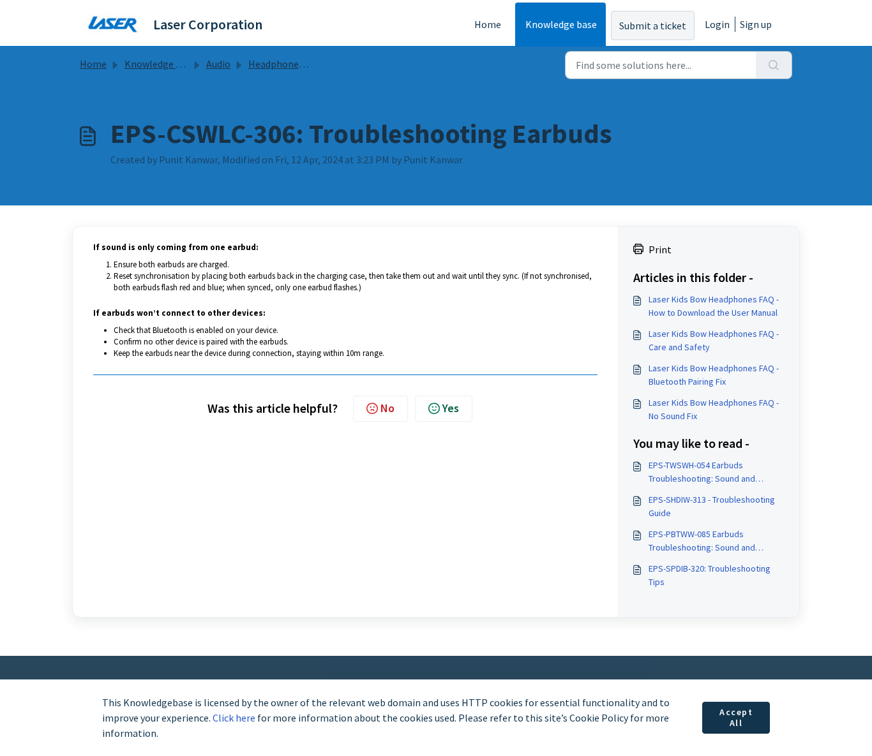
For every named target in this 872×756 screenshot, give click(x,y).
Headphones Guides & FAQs (307, 63)
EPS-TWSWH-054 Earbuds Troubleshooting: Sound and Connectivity (702, 472)
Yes (450, 408)
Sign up (756, 24)
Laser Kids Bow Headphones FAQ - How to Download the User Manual (714, 305)
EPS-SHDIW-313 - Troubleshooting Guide (712, 506)
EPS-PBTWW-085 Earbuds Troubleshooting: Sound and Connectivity (702, 541)
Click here (234, 717)
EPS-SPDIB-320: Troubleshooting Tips (710, 575)
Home (487, 24)
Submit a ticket (652, 25)
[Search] (774, 65)
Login (717, 24)
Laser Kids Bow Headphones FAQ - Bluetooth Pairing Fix (714, 374)
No (387, 408)
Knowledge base (561, 24)
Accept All (736, 717)
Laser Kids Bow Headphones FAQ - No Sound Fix (714, 409)
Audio (218, 63)
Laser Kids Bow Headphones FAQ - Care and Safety (714, 340)
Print (660, 249)
